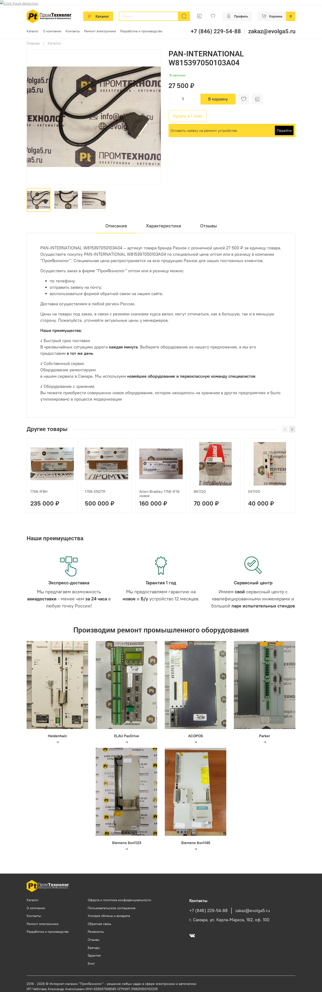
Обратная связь (99, 924)
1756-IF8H (38, 491)
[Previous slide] (34, 116)
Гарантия (94, 955)
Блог (91, 963)
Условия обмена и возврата (109, 916)
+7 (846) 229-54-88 (216, 31)
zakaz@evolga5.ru (271, 31)
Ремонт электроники (100, 31)
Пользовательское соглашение (112, 908)
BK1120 (200, 491)
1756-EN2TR (95, 491)
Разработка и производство (141, 31)
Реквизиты (96, 931)
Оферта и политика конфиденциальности (119, 900)
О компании (52, 31)
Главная (33, 43)
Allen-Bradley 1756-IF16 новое (159, 493)
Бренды (94, 948)
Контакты (73, 31)
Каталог (102, 16)
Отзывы (93, 940)
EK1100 (254, 491)
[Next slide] (153, 116)
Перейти (284, 130)
